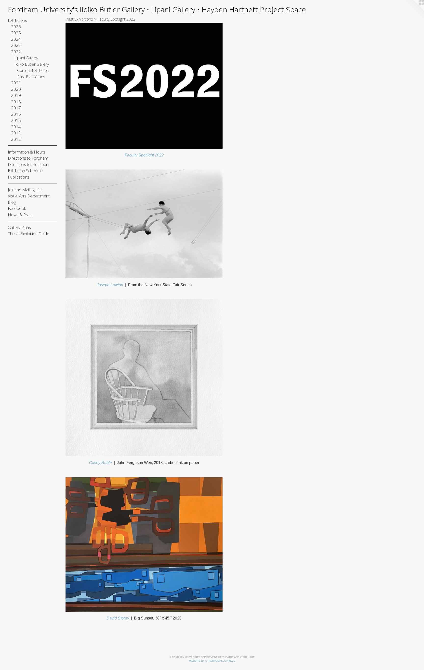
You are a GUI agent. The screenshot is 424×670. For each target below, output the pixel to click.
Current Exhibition (33, 70)
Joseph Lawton (110, 285)
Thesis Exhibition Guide (28, 233)
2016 (16, 114)
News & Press (21, 215)
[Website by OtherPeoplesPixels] (414, 10)
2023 (16, 45)
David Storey (117, 618)
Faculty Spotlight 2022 (144, 155)
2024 (16, 39)
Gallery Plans (19, 227)
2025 (16, 33)
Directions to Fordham (28, 158)
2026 (16, 26)
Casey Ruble (100, 463)
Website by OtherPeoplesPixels (212, 660)
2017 (16, 108)
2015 (16, 120)
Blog (12, 202)
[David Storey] (144, 544)
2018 (16, 101)
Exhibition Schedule (25, 170)
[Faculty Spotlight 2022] (144, 86)
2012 (16, 139)
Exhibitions (17, 20)
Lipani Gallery (26, 58)
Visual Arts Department (29, 196)
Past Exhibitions (31, 76)
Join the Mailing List (25, 190)
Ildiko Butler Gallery (31, 64)
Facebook (17, 208)
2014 (16, 126)
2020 (16, 89)
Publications (18, 177)
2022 (16, 51)
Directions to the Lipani (28, 164)
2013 (16, 133)
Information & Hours (26, 152)
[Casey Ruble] (144, 377)
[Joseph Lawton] (144, 223)
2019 (16, 95)
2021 (16, 83)
